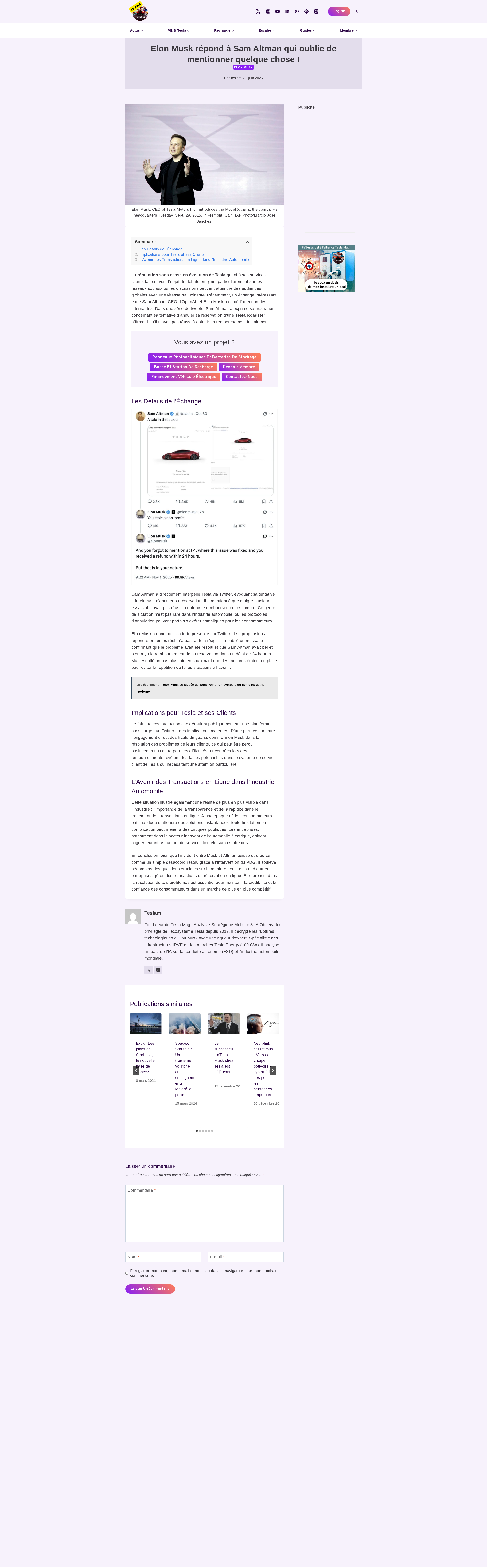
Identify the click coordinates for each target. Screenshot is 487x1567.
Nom (133, 1257)
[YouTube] (277, 11)
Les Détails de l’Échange (160, 249)
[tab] (197, 1131)
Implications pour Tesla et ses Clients (172, 254)
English (339, 11)
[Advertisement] (326, 168)
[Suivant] (273, 1070)
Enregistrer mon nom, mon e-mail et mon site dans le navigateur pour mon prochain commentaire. (203, 1273)
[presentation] (146, 1023)
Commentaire (141, 1190)
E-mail (217, 1257)
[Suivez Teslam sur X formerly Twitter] (148, 970)
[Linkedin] (287, 11)
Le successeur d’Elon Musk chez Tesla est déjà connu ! (224, 1060)
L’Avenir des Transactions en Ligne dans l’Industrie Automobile (194, 259)
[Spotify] (306, 11)
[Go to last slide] (136, 1070)
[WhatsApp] (297, 11)
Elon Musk (243, 67)
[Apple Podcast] (316, 11)
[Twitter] (258, 11)
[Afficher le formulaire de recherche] (357, 11)
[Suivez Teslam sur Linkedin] (158, 970)
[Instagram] (268, 11)
